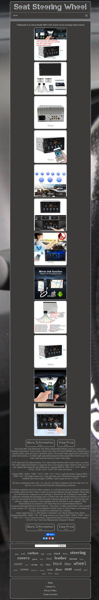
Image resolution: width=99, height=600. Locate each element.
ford (85, 569)
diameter (34, 570)
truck (57, 553)
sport (16, 554)
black (57, 563)
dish (41, 565)
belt (42, 554)
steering (78, 552)
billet (42, 570)
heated (57, 574)
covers (23, 558)
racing (34, 564)
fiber (67, 564)
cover (18, 564)
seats (27, 565)
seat (68, 569)
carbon (33, 553)
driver (16, 570)
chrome (73, 558)
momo (24, 569)
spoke (44, 574)
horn (65, 553)
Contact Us (50, 587)
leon (41, 559)
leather (61, 558)
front (50, 573)
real (23, 553)
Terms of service (50, 594)
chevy (49, 558)
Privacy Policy (50, 590)
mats (50, 569)
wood (77, 569)
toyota (81, 559)
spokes (34, 559)
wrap (49, 553)
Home (50, 583)
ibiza (48, 564)
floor (59, 569)
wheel (80, 563)
